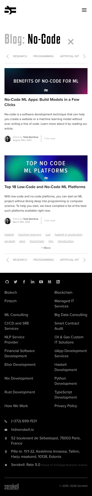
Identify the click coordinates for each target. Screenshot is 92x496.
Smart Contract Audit (66, 326)
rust (47, 234)
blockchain (37, 241)
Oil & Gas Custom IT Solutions (69, 340)
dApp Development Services (70, 353)
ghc (50, 241)
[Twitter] (15, 281)
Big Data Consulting (70, 314)
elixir (22, 241)
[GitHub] (7, 281)
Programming (43, 56)
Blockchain (63, 292)
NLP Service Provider (14, 340)
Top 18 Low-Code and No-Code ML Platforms (44, 187)
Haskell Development (65, 367)
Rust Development (19, 392)
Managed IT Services (64, 304)
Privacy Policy (65, 405)
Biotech (10, 292)
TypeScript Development (65, 395)
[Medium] (49, 281)
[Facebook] (24, 281)
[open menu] (84, 10)
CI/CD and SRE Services (16, 326)
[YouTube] (41, 281)
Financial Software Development (19, 353)
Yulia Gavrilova (30, 137)
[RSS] (58, 281)
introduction (66, 241)
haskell (9, 234)
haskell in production (69, 234)
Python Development (65, 381)
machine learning (29, 234)
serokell (9, 241)
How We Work (16, 405)
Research (20, 56)
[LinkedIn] (32, 281)
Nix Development (18, 378)
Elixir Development (19, 364)
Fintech (10, 301)
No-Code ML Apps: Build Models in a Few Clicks (41, 102)
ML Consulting (16, 314)
